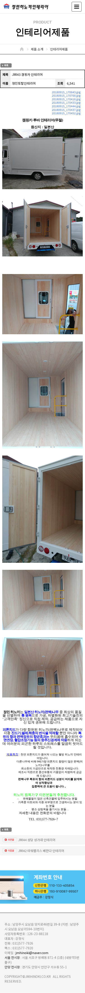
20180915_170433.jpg (66, 102)
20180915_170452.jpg (66, 113)
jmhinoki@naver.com (31, 952)
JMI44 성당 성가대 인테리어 (36, 840)
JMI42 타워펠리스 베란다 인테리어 (41, 850)
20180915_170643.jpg (66, 92)
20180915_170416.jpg (66, 99)
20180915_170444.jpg (66, 106)
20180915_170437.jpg (66, 110)
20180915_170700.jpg (66, 95)
